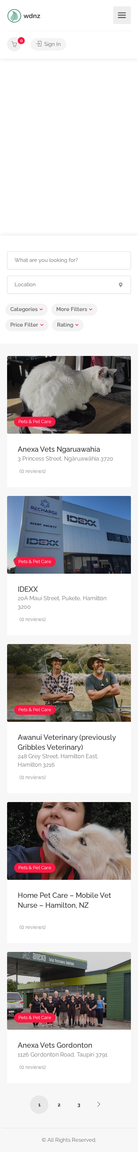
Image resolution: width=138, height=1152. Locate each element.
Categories (24, 309)
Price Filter (24, 325)
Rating (65, 325)
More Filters (71, 309)
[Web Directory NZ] (24, 15)
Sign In (52, 44)
